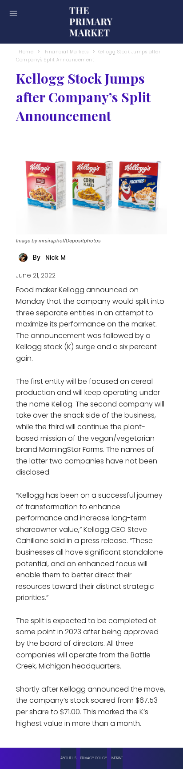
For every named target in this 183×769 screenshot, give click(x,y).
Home (26, 51)
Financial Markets (67, 51)
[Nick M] (24, 257)
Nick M (55, 257)
